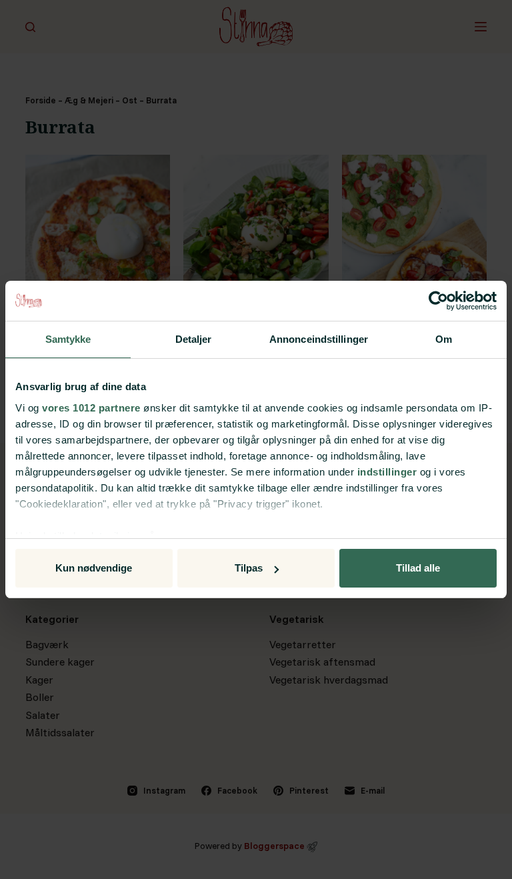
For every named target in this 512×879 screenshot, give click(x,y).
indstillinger (387, 472)
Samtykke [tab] (68, 339)
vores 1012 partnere (91, 407)
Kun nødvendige (93, 568)
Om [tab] (443, 339)
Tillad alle (418, 568)
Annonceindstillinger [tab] (318, 339)
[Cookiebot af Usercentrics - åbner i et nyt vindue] (438, 301)
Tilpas (249, 568)
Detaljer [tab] (193, 339)
